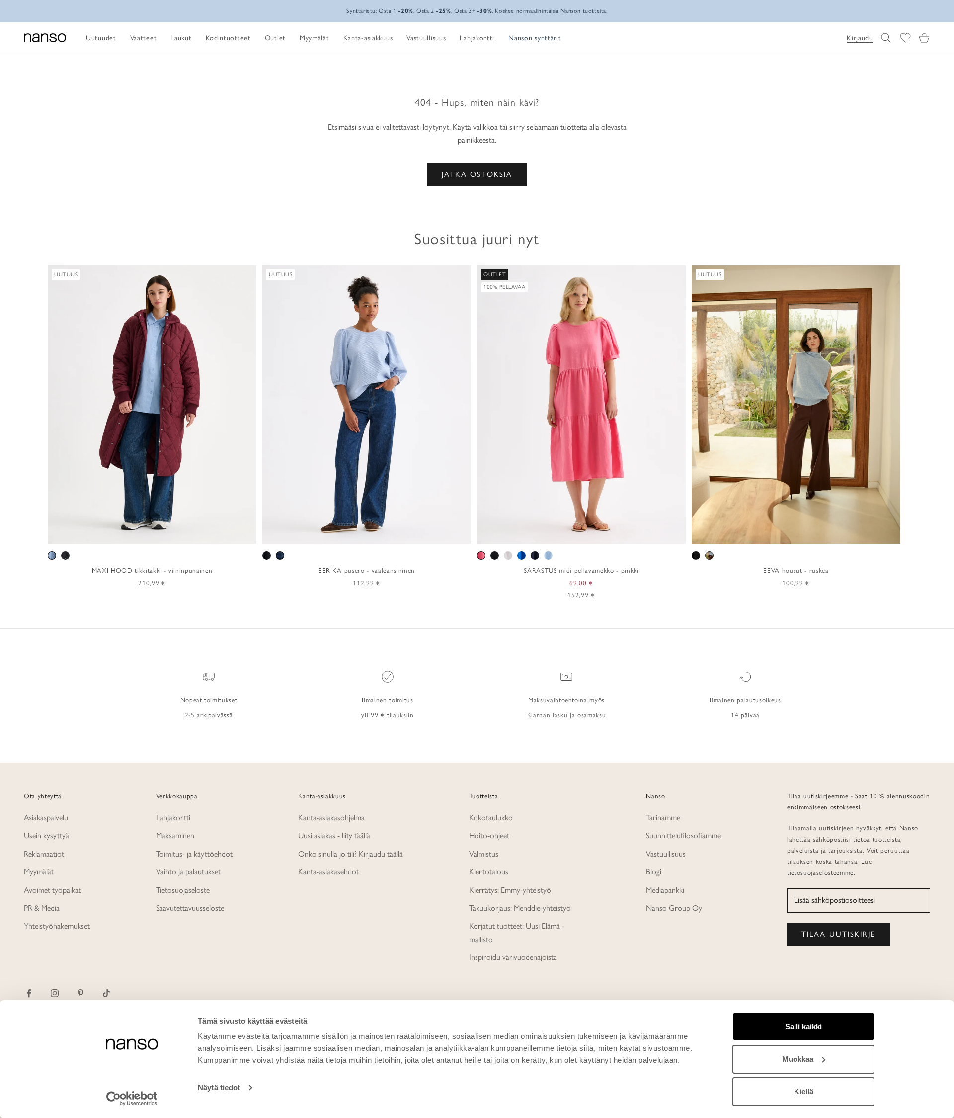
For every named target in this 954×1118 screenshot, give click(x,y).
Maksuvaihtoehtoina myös (566, 700)
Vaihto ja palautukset (188, 871)
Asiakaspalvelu (46, 817)
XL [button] (166, 532)
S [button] (129, 532)
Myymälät (39, 871)
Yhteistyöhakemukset (57, 926)
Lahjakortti (173, 817)
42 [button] (374, 532)
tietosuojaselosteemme (820, 872)
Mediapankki (665, 890)
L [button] (153, 532)
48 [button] (417, 532)
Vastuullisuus (666, 854)
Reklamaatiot (44, 854)
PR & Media (42, 908)
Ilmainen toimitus (387, 700)
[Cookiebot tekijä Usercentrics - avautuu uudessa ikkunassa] (131, 1098)
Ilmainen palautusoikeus (745, 700)
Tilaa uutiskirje (838, 934)
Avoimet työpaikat (52, 890)
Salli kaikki (803, 1026)
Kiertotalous (488, 871)
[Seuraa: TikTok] (106, 993)
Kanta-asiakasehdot (328, 871)
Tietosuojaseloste (183, 890)
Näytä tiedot (219, 1087)
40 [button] (359, 532)
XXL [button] (185, 532)
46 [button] (402, 532)
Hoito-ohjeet (489, 835)
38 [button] (345, 532)
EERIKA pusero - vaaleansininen (366, 570)
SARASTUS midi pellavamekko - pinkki (581, 570)
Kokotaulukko (491, 817)
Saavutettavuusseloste (190, 908)
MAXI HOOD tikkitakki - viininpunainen (152, 570)
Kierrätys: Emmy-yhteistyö (510, 890)
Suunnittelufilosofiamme (683, 835)
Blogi (653, 871)
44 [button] (388, 532)
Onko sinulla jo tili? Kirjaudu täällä (350, 854)
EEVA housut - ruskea (795, 570)
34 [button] (316, 532)
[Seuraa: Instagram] (55, 993)
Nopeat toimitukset (209, 700)
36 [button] (330, 532)
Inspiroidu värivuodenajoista (513, 957)
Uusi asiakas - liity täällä (334, 835)
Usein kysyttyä (46, 835)
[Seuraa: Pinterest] (80, 993)
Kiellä (803, 1091)
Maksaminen (175, 835)
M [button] (141, 532)
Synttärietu (361, 10)
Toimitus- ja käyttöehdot (194, 854)
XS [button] (116, 532)
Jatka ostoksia (477, 174)
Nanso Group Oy (674, 908)
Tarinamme (663, 817)
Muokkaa (797, 1059)
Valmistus (483, 854)
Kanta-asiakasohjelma (331, 817)
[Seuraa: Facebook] (29, 993)
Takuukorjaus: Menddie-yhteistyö (520, 908)
